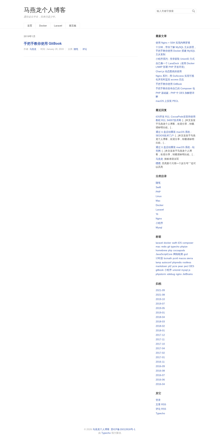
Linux (159, 196)
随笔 (76, 49)
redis (164, 246)
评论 (84, 49)
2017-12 (160, 335)
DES (191, 266)
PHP (158, 191)
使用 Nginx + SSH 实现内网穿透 (173, 42)
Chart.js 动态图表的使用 (169, 71)
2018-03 (160, 321)
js (189, 270)
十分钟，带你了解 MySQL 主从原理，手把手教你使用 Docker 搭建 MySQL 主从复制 (176, 51)
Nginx (159, 218)
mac (158, 246)
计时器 (159, 258)
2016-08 (160, 370)
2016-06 (160, 379)
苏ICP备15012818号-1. (123, 429)
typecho (175, 246)
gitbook (160, 270)
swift (174, 242)
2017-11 (160, 339)
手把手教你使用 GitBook (43, 43)
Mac (158, 200)
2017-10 (160, 343)
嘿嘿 (158, 163)
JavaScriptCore (164, 254)
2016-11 (160, 361)
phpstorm (161, 274)
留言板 (72, 25)
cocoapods (179, 250)
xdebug (171, 274)
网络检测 (178, 254)
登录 (158, 400)
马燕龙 (33, 49)
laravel (159, 242)
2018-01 (160, 330)
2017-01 (160, 357)
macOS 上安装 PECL (167, 101)
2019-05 (160, 308)
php (170, 250)
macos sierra (186, 258)
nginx (179, 274)
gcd (186, 254)
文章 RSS (161, 404)
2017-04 (160, 348)
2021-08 (160, 294)
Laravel (58, 25)
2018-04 (160, 317)
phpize (184, 246)
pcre (174, 266)
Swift (158, 187)
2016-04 (160, 384)
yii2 (170, 266)
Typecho (160, 413)
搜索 (193, 11)
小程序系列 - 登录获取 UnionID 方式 (175, 58)
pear (180, 266)
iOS (180, 242)
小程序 (159, 223)
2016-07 (160, 375)
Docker (43, 25)
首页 (29, 25)
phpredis (177, 262)
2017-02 (160, 352)
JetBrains (188, 274)
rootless (187, 262)
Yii (157, 214)
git (168, 246)
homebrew (161, 250)
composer (188, 242)
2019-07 (160, 303)
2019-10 (160, 299)
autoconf (166, 262)
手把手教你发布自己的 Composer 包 (175, 88)
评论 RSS (161, 408)
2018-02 (160, 326)
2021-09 (160, 290)
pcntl (175, 258)
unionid (176, 270)
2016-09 (160, 366)
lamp (158, 262)
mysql (184, 270)
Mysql (159, 227)
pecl (186, 266)
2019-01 (160, 312)
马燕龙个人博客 (45, 10)
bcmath (168, 258)
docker (167, 242)
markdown (161, 266)
